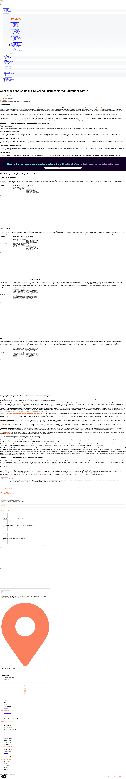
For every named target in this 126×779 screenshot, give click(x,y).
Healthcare (7, 62)
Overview (7, 56)
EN (3, 82)
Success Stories (8, 71)
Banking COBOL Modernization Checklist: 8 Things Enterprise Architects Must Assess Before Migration (24, 545)
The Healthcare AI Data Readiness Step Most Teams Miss (15, 531)
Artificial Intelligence (14, 22)
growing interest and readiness (96, 107)
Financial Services (9, 61)
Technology (7, 63)
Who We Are (6, 8)
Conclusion (3, 505)
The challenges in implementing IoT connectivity (10, 500)
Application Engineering (15, 45)
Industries (5, 60)
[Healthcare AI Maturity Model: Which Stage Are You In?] (64, 535)
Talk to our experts (63, 167)
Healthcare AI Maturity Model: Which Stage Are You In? (14, 538)
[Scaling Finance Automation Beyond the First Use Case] (64, 515)
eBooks (6, 74)
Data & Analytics (14, 36)
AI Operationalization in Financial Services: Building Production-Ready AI (18, 525)
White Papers (8, 72)
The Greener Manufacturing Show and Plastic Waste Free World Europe (24, 413)
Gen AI (15, 25)
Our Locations (8, 11)
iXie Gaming (8, 80)
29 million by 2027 (31, 112)
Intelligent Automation (18, 50)
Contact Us (5, 81)
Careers (6, 10)
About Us (7, 9)
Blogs (6, 69)
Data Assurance (17, 31)
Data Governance (17, 39)
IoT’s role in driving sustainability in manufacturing (10, 502)
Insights (4, 67)
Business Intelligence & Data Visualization (18, 41)
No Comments (3, 100)
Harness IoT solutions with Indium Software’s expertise (11, 503)
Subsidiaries (5, 78)
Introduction (3, 497)
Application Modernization (19, 46)
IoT (3, 488)
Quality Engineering (14, 29)
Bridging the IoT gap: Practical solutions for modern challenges (13, 501)
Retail (6, 65)
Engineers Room (8, 77)
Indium (14, 774)
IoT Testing (16, 32)
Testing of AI (16, 33)
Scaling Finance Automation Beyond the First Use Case (14, 518)
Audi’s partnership (5, 432)
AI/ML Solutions (17, 26)
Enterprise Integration (18, 49)
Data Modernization (18, 38)
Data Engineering (17, 37)
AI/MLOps (16, 27)
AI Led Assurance (17, 30)
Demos (6, 58)
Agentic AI (16, 24)
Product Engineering (14, 43)
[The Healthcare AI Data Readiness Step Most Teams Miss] (64, 528)
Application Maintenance (19, 47)
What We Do (6, 13)
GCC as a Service (14, 44)
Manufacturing (8, 66)
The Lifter (16, 23)
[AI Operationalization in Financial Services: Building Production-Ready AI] (64, 522)
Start (45, 474)
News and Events (9, 75)
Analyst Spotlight (8, 68)
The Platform (8, 57)
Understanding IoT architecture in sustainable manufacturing (12, 498)
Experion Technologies (10, 79)
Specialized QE (17, 35)
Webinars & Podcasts (9, 73)
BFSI (1, 488)
